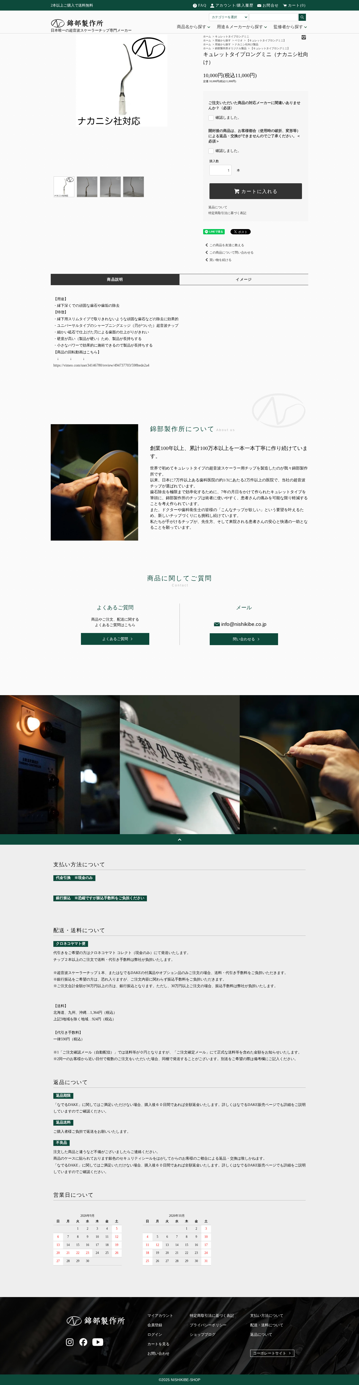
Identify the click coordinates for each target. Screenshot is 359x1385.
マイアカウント (160, 1316)
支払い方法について (266, 1316)
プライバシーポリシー (208, 1325)
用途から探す (223, 44)
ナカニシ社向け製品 (246, 44)
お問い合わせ (158, 1354)
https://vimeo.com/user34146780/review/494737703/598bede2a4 (101, 365)
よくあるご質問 (115, 639)
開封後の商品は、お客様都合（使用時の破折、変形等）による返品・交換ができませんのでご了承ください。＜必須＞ (254, 136)
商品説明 (115, 279)
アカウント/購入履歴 (234, 5)
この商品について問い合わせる (231, 252)
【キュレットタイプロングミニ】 (270, 48)
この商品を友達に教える (226, 245)
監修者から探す (289, 26)
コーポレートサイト (269, 1353)
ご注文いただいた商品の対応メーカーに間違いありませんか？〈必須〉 (254, 105)
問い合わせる (244, 639)
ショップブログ (203, 1335)
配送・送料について (266, 1325)
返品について (217, 207)
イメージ (244, 279)
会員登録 (154, 1325)
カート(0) (297, 5)
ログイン (154, 1335)
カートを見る (158, 1344)
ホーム (207, 44)
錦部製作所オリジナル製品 (231, 48)
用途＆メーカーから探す (240, 26)
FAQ (202, 5)
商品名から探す (192, 26)
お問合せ (271, 5)
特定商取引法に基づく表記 (227, 213)
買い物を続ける (220, 260)
